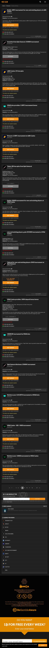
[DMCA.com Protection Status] (24, 586)
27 (36, 487)
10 (26, 487)
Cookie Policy (24, 582)
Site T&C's (24, 583)
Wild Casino (9, 203)
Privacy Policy (24, 581)
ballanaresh (38, 293)
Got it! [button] (42, 645)
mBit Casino (9, 13)
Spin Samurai (9, 43)
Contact (24, 579)
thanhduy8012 (38, 36)
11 (29, 487)
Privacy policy (9, 501)
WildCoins (9, 335)
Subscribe (37, 498)
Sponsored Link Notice (7, 16)
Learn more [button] (4, 646)
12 (32, 487)
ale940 (39, 65)
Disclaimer (24, 580)
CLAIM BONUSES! (39, 641)
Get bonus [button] (10, 25)
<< (9, 487)
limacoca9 (39, 99)
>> (39, 487)
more (45, 506)
